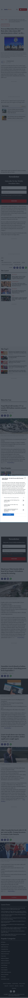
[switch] (23, 500)
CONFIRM (8, 514)
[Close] (25, 478)
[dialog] (14, 499)
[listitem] (14, 497)
